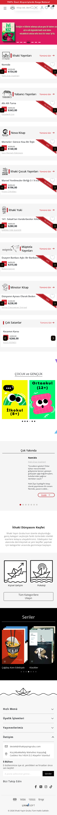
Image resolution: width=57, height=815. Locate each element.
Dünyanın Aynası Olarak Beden (18, 296)
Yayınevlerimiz (13, 727)
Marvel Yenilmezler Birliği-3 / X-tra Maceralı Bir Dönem (23, 180)
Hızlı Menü (10, 709)
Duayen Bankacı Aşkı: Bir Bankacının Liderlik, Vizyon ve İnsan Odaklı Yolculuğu (23, 257)
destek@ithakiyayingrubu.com (25, 746)
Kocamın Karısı (11, 331)
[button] (18, 42)
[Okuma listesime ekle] (52, 65)
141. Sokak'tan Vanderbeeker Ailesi (21, 219)
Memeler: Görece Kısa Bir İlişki (18, 141)
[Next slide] (55, 71)
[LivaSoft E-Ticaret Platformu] (28, 806)
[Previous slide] (2, 71)
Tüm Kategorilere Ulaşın (28, 596)
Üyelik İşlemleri (13, 718)
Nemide (6, 64)
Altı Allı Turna (9, 103)
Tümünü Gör (45, 55)
